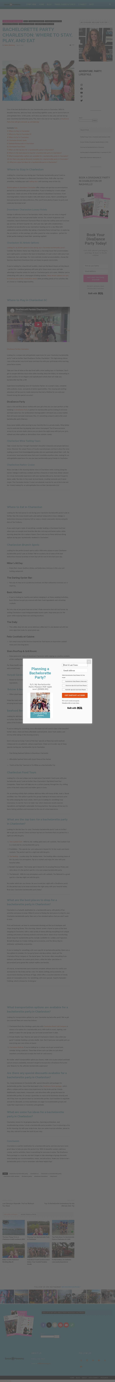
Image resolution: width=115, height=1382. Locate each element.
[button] (40, 706)
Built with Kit (74, 708)
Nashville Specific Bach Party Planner (75, 689)
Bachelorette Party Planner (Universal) (75, 681)
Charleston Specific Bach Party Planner (76, 685)
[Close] (89, 661)
